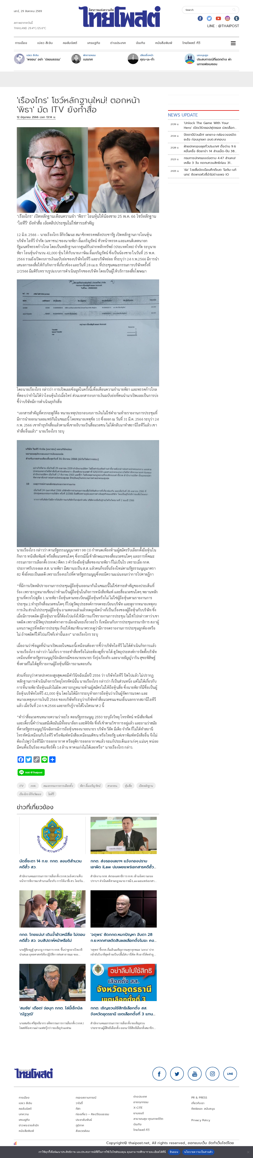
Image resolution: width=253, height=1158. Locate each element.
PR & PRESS (199, 1098)
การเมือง (21, 43)
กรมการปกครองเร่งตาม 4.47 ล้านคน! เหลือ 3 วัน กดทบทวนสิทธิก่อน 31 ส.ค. (209, 160)
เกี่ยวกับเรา (198, 1103)
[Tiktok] (236, 18)
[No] (248, 1152)
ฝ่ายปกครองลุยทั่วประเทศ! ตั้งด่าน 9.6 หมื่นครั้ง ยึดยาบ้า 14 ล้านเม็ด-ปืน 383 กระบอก (210, 149)
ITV (21, 785)
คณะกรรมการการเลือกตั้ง (58, 785)
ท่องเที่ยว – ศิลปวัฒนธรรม (92, 1114)
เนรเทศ (88, 59)
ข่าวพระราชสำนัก (29, 1125)
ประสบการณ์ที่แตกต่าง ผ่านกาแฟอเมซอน (214, 62)
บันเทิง (140, 43)
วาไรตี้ (79, 1103)
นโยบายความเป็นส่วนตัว (198, 1151)
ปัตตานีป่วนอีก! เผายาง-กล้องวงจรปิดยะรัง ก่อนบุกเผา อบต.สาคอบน (210, 137)
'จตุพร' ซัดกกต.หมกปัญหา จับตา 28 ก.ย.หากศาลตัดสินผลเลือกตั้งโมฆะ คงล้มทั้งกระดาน (122, 940)
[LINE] (230, 1073)
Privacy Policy (200, 1120)
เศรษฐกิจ (93, 43)
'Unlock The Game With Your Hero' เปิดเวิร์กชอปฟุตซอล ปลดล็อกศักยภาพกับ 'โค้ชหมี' (209, 125)
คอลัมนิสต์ (70, 43)
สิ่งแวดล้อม (83, 1131)
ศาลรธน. (113, 785)
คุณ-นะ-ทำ (147, 59)
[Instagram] (227, 18)
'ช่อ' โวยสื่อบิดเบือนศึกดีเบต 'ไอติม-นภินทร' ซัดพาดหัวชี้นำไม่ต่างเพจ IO (210, 172)
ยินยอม (174, 1151)
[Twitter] (209, 18)
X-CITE (138, 1108)
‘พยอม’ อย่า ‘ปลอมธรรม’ (43, 59)
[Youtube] (218, 18)
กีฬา (78, 1109)
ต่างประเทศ (118, 43)
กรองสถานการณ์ (86, 1098)
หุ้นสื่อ (128, 785)
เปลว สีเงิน (45, 43)
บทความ (24, 1114)
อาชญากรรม (141, 1102)
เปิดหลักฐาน (146, 785)
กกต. (34, 785)
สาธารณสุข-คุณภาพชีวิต (148, 1119)
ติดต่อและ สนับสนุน (203, 1109)
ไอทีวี (51, 794)
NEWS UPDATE (183, 115)
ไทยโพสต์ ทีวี (191, 43)
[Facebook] (200, 18)
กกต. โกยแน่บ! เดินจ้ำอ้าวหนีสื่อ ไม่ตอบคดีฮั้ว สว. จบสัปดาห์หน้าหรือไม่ (52, 937)
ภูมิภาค (80, 1125)
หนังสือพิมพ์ (163, 43)
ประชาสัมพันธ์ (84, 1120)
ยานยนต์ (138, 1113)
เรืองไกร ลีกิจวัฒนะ (30, 794)
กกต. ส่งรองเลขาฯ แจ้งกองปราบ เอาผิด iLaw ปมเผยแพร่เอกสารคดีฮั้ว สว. (122, 867)
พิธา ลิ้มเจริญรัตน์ (90, 785)
